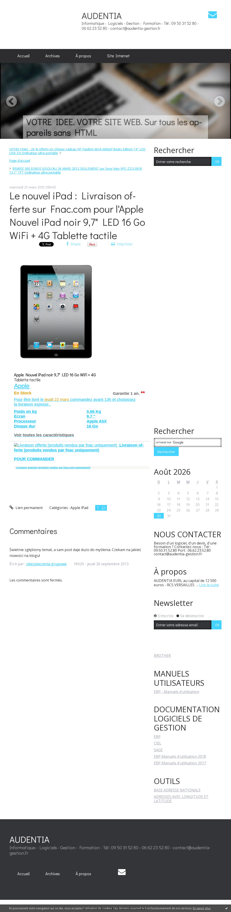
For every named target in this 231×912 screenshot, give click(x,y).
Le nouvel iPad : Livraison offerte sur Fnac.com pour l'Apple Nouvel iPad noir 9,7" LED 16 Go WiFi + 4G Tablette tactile (77, 215)
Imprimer (124, 244)
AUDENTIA (102, 15)
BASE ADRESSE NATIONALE (177, 790)
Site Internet (118, 55)
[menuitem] (23, 56)
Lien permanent (29, 507)
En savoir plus (201, 908)
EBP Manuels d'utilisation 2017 (180, 763)
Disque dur (24, 426)
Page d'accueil (19, 160)
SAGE (158, 749)
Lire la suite (209, 584)
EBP (157, 736)
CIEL (157, 743)
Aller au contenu (16, 4)
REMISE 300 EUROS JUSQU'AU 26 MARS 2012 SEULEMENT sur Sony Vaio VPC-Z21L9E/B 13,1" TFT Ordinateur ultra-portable (75, 170)
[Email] (212, 14)
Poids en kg (25, 411)
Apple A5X (97, 421)
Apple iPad (79, 507)
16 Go (92, 426)
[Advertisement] (54, 24)
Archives (52, 55)
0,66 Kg (94, 411)
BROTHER (162, 655)
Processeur (25, 421)
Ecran (19, 416)
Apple (22, 386)
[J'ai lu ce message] (226, 908)
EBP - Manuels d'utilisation (176, 691)
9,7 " (91, 416)
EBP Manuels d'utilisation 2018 (180, 756)
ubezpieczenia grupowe (46, 563)
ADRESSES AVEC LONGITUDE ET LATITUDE (181, 798)
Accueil (23, 55)
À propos (83, 55)
